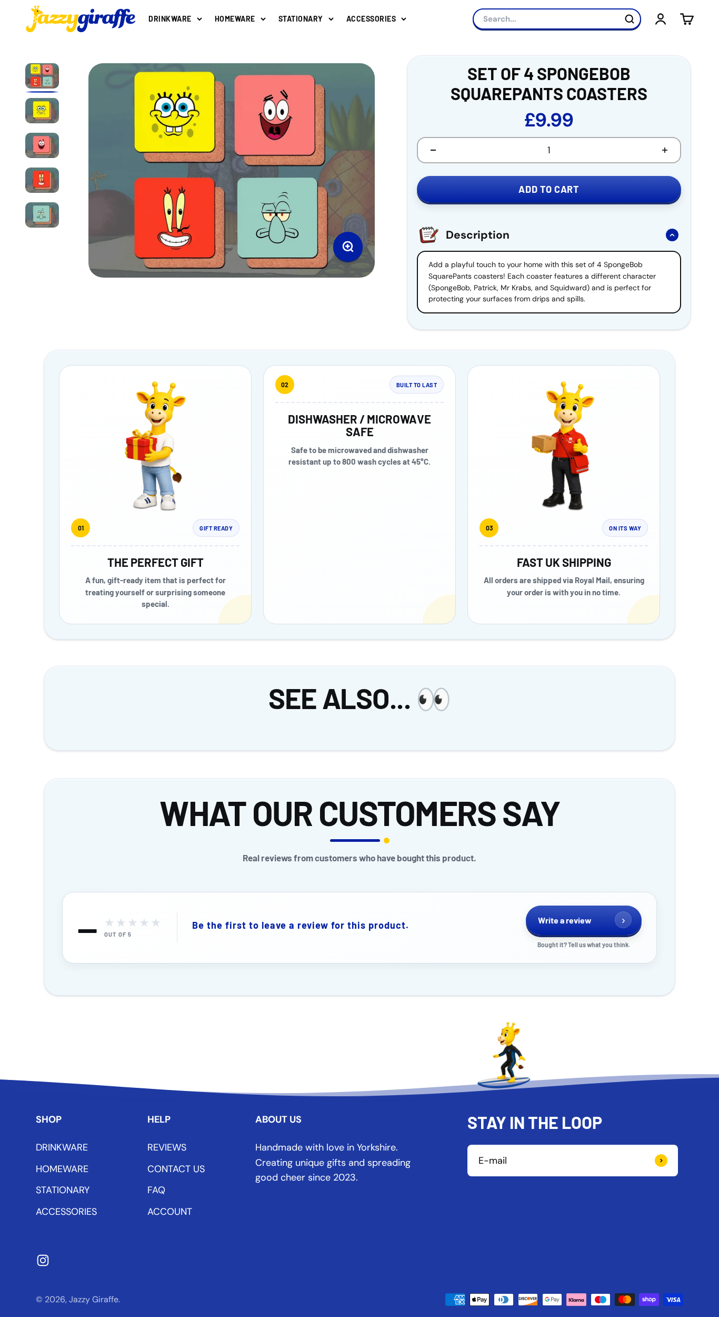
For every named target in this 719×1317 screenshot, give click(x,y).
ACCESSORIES (371, 18)
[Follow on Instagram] (43, 1260)
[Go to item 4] (42, 182)
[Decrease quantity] (433, 150)
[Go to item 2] (42, 112)
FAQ (156, 1190)
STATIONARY (300, 18)
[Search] (629, 19)
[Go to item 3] (42, 147)
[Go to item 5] (42, 217)
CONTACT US (176, 1169)
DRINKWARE (170, 18)
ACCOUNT (169, 1211)
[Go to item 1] (42, 78)
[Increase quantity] (665, 150)
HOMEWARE (235, 18)
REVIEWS (166, 1147)
